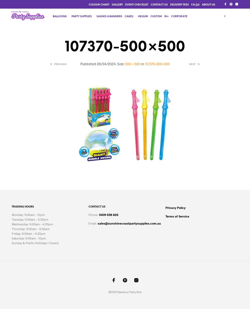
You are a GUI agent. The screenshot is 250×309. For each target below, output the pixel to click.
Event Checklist (136, 5)
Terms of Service (177, 216)
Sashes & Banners (109, 16)
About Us (208, 5)
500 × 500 (132, 64)
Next (192, 64)
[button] (222, 16)
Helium (143, 16)
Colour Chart (99, 5)
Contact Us (159, 5)
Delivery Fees (179, 5)
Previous (60, 64)
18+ (166, 16)
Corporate (179, 16)
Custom (156, 16)
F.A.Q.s (195, 5)
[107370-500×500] (125, 125)
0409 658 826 (108, 215)
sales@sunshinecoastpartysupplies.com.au (129, 223)
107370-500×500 (157, 64)
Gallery (117, 5)
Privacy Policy (175, 207)
